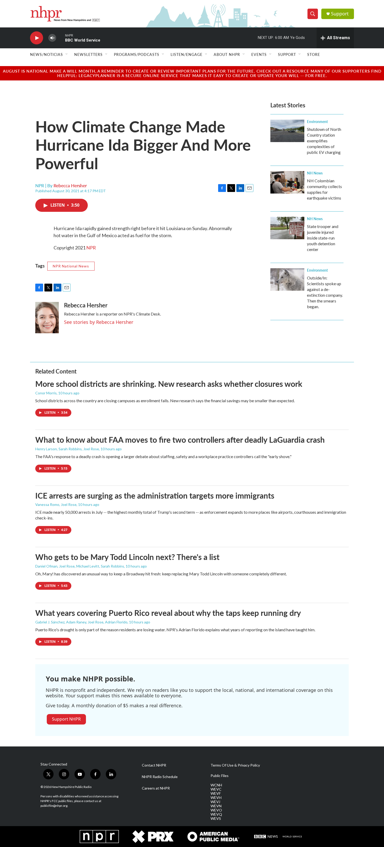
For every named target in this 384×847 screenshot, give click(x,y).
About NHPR (227, 54)
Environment (317, 121)
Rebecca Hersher (70, 185)
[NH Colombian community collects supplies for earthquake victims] (287, 182)
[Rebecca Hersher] (47, 317)
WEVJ (215, 802)
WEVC (216, 789)
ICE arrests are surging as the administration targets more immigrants (154, 495)
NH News (315, 173)
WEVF (216, 793)
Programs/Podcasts (136, 54)
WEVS (216, 818)
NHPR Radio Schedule (160, 777)
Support (340, 13)
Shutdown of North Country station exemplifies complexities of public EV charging (324, 141)
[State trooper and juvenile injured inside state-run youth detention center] (287, 228)
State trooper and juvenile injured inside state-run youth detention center (322, 238)
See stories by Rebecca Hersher (98, 322)
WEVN (216, 806)
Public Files (220, 776)
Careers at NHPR (156, 788)
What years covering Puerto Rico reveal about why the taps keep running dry (168, 612)
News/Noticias (46, 54)
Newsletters (88, 54)
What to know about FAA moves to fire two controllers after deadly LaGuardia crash (180, 439)
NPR (91, 247)
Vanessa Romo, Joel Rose (56, 504)
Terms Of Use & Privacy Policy (235, 765)
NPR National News (71, 266)
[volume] (52, 38)
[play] (36, 38)
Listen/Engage (186, 54)
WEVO (216, 810)
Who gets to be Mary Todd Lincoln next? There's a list (127, 556)
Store (313, 54)
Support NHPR (66, 719)
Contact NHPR (154, 765)
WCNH (216, 785)
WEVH (216, 798)
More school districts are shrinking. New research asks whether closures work (168, 383)
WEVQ (216, 814)
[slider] (60, 37)
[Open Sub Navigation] (67, 54)
